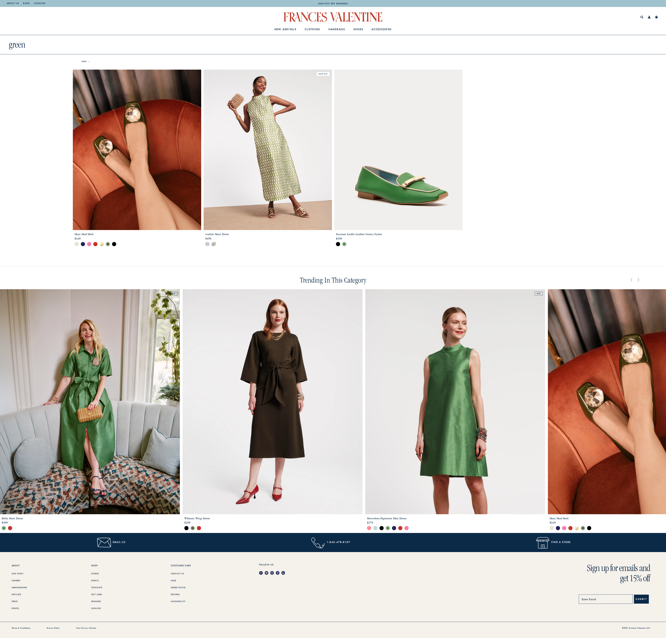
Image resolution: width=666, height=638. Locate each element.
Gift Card (96, 594)
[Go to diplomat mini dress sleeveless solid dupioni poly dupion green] (388, 528)
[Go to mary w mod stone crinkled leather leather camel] (77, 244)
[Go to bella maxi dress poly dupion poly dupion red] (10, 528)
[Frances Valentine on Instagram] (273, 573)
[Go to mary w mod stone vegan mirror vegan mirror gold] (102, 244)
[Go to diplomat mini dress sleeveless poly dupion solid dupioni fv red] (400, 528)
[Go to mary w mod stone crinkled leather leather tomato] (95, 244)
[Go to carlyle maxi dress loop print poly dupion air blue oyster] (207, 244)
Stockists (97, 588)
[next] (638, 280)
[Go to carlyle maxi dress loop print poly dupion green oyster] (214, 244)
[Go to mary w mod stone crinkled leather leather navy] (83, 244)
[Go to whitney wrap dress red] (199, 528)
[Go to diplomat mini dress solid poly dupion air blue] (375, 528)
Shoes (358, 29)
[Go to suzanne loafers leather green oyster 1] (344, 244)
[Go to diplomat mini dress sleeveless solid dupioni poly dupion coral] (369, 528)
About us (13, 3)
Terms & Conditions (21, 628)
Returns (175, 594)
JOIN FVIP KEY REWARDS (333, 4)
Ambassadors (19, 588)
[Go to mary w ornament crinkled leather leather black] (114, 244)
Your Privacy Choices (86, 628)
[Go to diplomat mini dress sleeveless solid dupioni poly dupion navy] (394, 528)
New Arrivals (285, 29)
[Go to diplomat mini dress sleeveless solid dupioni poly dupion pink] (406, 528)
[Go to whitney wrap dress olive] (193, 528)
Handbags (336, 29)
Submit (641, 599)
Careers (16, 581)
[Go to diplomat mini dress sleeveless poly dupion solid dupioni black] (381, 528)
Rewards (96, 601)
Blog (26, 3)
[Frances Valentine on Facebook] (262, 573)
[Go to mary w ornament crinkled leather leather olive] (108, 244)
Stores (95, 574)
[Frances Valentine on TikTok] (278, 573)
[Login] (649, 17)
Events (15, 608)
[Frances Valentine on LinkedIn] (284, 573)
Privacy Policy (53, 628)
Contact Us (177, 574)
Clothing (312, 29)
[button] (656, 17)
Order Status (178, 588)
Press (15, 601)
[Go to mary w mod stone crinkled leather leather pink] (89, 244)
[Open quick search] (642, 17)
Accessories (382, 29)
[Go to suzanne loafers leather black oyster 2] (338, 244)
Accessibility (178, 601)
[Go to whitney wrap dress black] (186, 528)
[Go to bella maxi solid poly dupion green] (4, 528)
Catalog (40, 3)
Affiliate (16, 594)
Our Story (18, 574)
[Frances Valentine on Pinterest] (267, 573)
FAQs (173, 581)
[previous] (631, 280)
